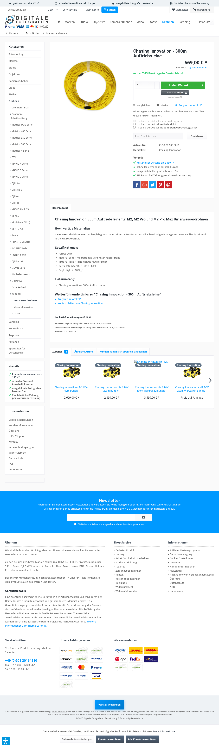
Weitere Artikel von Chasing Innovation (80, 303)
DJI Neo (15, 196)
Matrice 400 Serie (21, 131)
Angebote (14, 335)
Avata (14, 235)
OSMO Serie (18, 267)
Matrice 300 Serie (21, 144)
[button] (175, 94)
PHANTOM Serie (20, 241)
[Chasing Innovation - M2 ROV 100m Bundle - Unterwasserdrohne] (71, 372)
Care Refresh (19, 287)
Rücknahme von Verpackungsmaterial (192, 574)
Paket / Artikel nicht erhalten (132, 558)
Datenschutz (16, 458)
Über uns (14, 430)
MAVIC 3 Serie (19, 170)
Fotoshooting (16, 54)
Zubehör (16, 293)
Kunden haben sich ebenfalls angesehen (123, 351)
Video (12, 87)
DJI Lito (15, 183)
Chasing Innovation (23, 306)
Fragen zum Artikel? (190, 105)
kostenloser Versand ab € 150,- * (27, 376)
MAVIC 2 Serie (19, 176)
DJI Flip (15, 202)
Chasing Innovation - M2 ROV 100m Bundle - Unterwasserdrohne (71, 389)
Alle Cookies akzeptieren (142, 739)
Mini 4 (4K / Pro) (20, 222)
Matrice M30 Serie (22, 124)
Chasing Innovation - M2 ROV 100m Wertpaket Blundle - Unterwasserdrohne (152, 389)
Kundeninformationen (21, 425)
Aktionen (14, 341)
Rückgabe (121, 582)
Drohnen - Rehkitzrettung (19, 116)
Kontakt (13, 441)
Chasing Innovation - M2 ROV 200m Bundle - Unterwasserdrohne (111, 389)
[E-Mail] (168, 184)
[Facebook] (136, 184)
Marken (13, 61)
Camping (14, 321)
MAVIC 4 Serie (19, 163)
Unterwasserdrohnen (24, 300)
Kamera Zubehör (18, 81)
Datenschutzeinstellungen (77, 739)
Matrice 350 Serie (21, 137)
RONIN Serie (18, 254)
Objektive (14, 74)
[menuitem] (25, 10)
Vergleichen (143, 105)
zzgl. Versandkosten (197, 67)
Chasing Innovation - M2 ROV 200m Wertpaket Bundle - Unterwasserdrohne (192, 389)
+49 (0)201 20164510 (21, 660)
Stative (12, 94)
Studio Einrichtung (126, 562)
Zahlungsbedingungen (128, 570)
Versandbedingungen (21, 447)
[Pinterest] (160, 184)
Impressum (15, 469)
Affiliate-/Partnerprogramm (185, 550)
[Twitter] (152, 184)
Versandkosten (59, 711)
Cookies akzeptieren (110, 739)
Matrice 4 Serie (20, 150)
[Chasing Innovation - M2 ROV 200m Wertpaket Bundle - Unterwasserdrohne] (192, 372)
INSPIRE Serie (19, 248)
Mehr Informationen (164, 731)
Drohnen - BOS (20, 107)
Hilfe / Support (17, 436)
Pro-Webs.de (137, 718)
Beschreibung (60, 207)
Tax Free (120, 566)
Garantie (175, 562)
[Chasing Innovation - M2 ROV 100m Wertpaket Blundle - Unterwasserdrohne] (151, 372)
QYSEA (16, 313)
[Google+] (144, 184)
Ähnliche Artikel (83, 351)
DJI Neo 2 (16, 189)
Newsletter (176, 570)
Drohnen (14, 101)
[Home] (59, 22)
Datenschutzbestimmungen (95, 524)
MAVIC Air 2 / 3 (20, 209)
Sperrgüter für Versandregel (17, 350)
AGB (11, 463)
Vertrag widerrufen (109, 704)
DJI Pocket (17, 261)
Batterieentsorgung (181, 554)
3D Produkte (16, 328)
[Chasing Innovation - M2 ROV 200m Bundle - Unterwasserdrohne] (111, 372)
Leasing (119, 554)
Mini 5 (15, 215)
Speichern (197, 136)
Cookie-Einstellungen (21, 419)
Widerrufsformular (126, 591)
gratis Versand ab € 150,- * (26, 3)
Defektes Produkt (125, 550)
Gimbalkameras (20, 274)
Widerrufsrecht (17, 452)
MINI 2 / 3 (17, 228)
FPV (13, 157)
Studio (12, 67)
